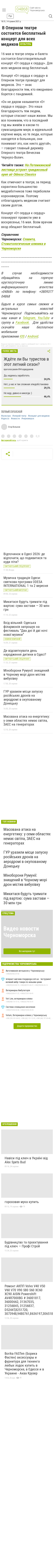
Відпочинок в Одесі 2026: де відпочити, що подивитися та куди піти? (25, 558)
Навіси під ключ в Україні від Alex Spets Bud (26, 1160)
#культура (6, 416)
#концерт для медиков (39, 416)
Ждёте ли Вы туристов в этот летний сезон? (26, 361)
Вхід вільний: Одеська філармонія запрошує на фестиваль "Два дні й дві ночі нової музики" (25, 629)
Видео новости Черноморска (21, 932)
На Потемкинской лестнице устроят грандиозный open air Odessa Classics (25, 169)
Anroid (32, 336)
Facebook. (22, 323)
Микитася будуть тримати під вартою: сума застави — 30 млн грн (26, 606)
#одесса (5, 418)
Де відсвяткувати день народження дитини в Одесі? (24, 653)
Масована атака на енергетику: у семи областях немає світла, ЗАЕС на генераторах (26, 720)
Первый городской (11, 411)
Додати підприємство (27, 1026)
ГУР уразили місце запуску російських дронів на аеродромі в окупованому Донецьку (23, 697)
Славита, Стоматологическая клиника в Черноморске (23, 243)
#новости (15, 418)
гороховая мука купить (22, 1202)
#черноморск (27, 418)
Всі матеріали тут (27, 951)
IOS (22, 336)
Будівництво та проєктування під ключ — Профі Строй (26, 1244)
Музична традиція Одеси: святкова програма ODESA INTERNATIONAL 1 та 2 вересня (25, 582)
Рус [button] (10, 16)
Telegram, (30, 318)
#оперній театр (19, 416)
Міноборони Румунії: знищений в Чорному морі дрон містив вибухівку (26, 674)
